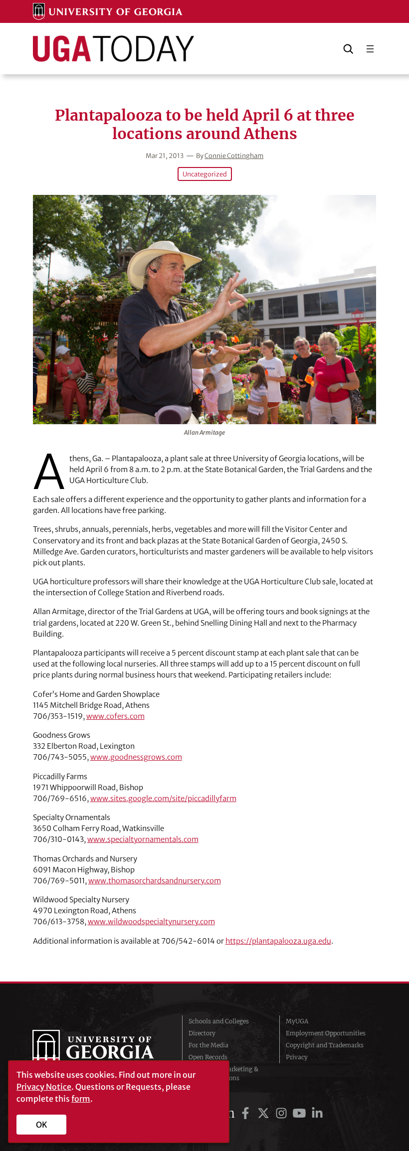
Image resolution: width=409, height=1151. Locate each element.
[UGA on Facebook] (247, 1113)
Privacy (297, 1057)
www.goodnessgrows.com (136, 757)
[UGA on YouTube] (301, 1113)
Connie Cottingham (233, 156)
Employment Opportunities (326, 1033)
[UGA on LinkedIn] (317, 1113)
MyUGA (297, 1021)
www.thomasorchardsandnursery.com (154, 880)
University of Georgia (99, 1050)
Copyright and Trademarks (325, 1045)
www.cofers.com (115, 716)
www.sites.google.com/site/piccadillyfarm (163, 798)
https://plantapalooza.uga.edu (278, 941)
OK (41, 1125)
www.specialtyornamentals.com (143, 839)
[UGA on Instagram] (283, 1113)
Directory (202, 1033)
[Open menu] (370, 49)
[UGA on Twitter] (265, 1113)
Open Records (208, 1057)
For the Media (208, 1045)
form (80, 1099)
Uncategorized (205, 174)
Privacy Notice (43, 1087)
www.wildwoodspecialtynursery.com (151, 921)
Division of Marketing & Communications (223, 1073)
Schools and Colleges (219, 1021)
